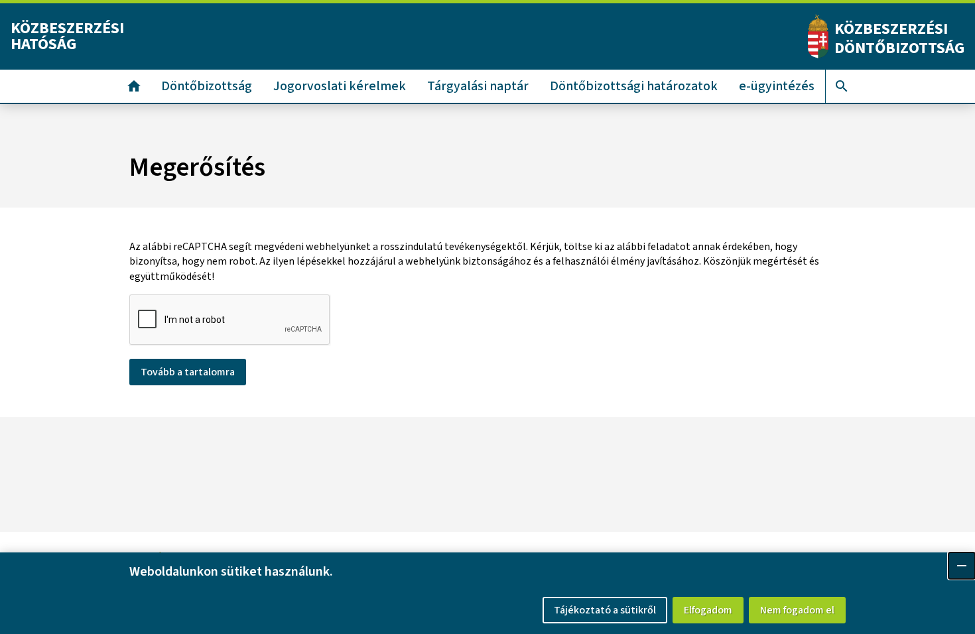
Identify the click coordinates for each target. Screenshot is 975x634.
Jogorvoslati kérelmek (339, 86)
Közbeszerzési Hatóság (67, 36)
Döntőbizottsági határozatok (634, 86)
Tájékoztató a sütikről (605, 610)
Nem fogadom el (797, 610)
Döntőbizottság (206, 86)
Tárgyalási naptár (478, 86)
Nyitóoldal (134, 86)
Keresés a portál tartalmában (841, 86)
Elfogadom (708, 610)
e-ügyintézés (776, 86)
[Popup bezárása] (961, 565)
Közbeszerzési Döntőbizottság (899, 38)
